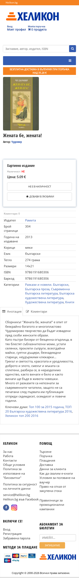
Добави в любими (41, 196)
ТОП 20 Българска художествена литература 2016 (38, 409)
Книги (69, 302)
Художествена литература (44, 302)
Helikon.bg (12, 2)
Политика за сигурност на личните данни (20, 486)
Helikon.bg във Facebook (21, 499)
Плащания (47, 460)
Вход (6, 529)
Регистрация (12, 534)
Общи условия (14, 465)
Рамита (30, 220)
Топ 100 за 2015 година (46, 407)
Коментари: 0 (12, 213)
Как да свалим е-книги (56, 473)
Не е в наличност (39, 186)
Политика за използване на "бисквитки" (14, 473)
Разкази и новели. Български (46, 284)
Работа (8, 456)
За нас (7, 452)
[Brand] (32, 12)
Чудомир (16, 142)
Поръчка (46, 456)
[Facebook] (6, 508)
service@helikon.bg (16, 495)
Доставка (46, 465)
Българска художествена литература (49, 295)
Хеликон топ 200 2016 (21, 416)
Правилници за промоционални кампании (52, 504)
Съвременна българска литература (47, 291)
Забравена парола (16, 538)
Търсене (45, 452)
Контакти (10, 460)
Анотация (13, 311)
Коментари (38, 311)
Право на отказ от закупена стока (53, 488)
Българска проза (37, 289)
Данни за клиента (53, 469)
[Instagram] (14, 508)
